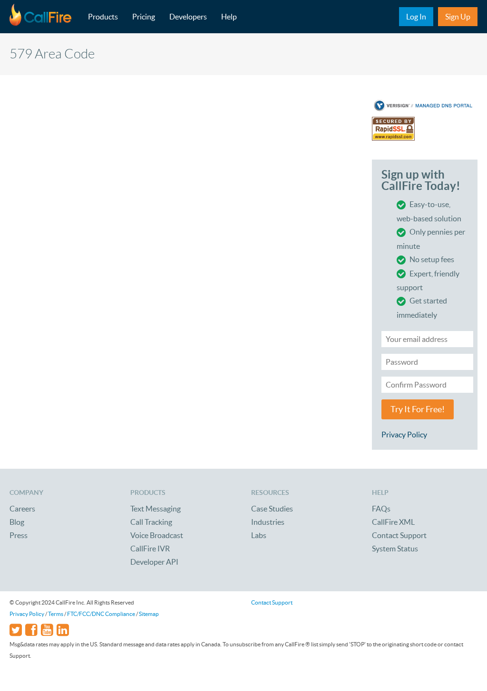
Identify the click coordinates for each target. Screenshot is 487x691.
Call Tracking (151, 522)
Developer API (154, 562)
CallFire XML (393, 522)
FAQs (381, 508)
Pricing (143, 16)
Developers (188, 16)
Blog (17, 522)
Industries (267, 522)
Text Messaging (155, 508)
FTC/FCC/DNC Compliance (101, 614)
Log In (416, 16)
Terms (55, 614)
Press (19, 535)
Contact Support (399, 535)
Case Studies (272, 508)
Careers (22, 508)
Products (103, 16)
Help (229, 16)
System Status (395, 548)
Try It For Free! (417, 409)
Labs (258, 535)
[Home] (45, 16)
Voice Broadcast (156, 535)
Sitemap (149, 614)
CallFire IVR (150, 548)
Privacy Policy (404, 434)
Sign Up (457, 16)
